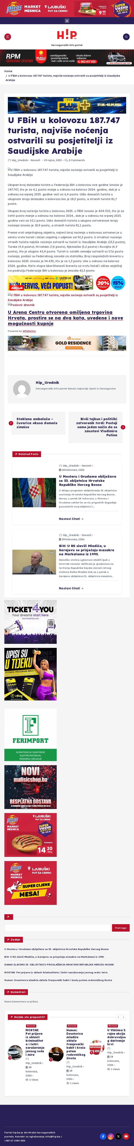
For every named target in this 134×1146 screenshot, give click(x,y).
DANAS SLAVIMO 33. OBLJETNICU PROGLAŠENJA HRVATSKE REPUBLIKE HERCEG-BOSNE (59, 964)
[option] (26, 1054)
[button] (118, 1017)
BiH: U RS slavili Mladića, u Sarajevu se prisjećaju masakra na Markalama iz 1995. (54, 956)
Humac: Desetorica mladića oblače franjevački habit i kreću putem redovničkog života (58, 980)
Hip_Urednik (20, 160)
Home (8, 71)
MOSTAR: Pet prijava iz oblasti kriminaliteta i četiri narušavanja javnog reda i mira (55, 972)
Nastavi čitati (70, 519)
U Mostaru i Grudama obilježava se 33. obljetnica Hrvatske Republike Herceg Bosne (56, 949)
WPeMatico (29, 331)
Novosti (35, 160)
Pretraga (120, 927)
